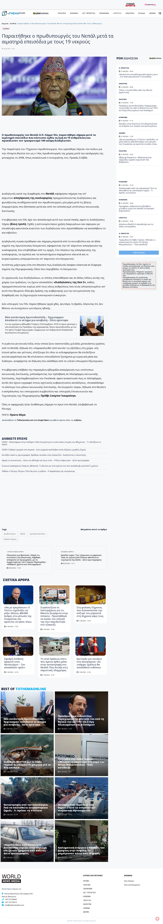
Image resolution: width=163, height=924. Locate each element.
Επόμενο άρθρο (67, 552)
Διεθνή (13, 23)
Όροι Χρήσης (129, 881)
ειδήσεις (78, 420)
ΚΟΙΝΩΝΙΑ (74, 13)
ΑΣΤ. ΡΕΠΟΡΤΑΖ (88, 13)
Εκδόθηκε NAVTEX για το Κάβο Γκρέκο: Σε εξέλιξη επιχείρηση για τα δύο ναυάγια (27, 764)
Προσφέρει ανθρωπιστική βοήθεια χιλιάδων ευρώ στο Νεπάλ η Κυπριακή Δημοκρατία (136, 208)
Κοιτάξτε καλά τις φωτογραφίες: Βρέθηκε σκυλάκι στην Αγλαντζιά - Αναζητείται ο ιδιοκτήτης (44, 455)
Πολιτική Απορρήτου (132, 885)
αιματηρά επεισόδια (37, 534)
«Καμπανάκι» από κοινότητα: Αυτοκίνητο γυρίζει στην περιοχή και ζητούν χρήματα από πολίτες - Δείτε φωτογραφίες (25, 849)
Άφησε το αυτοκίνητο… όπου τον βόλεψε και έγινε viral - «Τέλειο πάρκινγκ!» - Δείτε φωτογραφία (45, 460)
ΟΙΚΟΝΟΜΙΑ (104, 13)
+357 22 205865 (11, 899)
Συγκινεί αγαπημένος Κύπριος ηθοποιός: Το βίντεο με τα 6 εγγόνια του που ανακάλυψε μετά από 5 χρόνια (50, 466)
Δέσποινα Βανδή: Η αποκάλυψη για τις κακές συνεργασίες (136, 225)
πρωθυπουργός (10, 534)
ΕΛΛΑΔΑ (141, 13)
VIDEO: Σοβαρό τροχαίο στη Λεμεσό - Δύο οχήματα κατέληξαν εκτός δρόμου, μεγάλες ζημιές (44, 449)
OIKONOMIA (87, 889)
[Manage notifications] (157, 919)
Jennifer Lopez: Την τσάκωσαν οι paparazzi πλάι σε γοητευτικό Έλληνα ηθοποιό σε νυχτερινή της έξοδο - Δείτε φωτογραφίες (81, 557)
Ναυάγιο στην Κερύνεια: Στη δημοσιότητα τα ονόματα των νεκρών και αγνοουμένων (76, 807)
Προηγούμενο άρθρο (16, 552)
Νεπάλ (22, 534)
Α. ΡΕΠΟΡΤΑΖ (124, 68)
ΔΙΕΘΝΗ (152, 13)
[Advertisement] (137, 174)
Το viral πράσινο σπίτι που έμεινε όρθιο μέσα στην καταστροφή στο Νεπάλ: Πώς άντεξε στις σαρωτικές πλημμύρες (54, 664)
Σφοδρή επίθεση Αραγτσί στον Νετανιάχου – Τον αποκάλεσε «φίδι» (14, 663)
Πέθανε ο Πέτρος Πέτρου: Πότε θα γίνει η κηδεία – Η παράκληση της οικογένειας (38, 471)
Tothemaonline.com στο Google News (33, 420)
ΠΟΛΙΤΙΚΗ (62, 13)
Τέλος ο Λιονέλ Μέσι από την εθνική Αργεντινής (135, 91)
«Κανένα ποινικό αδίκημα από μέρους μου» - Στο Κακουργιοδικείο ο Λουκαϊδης (138, 75)
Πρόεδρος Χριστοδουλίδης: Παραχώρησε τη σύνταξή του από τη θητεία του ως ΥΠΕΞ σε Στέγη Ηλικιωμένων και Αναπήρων (81, 720)
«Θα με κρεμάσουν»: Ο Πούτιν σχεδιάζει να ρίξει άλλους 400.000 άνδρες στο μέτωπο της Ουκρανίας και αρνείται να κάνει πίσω (18, 614)
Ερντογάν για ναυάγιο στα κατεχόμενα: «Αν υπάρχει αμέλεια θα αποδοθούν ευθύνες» (89, 663)
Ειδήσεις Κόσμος (10, 539)
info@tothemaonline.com (14, 905)
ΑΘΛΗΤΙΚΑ (130, 13)
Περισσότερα (139, 252)
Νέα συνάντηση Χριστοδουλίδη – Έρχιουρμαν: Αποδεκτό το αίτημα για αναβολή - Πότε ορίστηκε (36, 319)
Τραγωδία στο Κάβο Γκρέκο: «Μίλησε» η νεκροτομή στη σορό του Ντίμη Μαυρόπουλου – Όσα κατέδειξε (81, 763)
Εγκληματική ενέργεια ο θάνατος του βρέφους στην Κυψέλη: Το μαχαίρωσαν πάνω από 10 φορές (81, 850)
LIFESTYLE (117, 13)
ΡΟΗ (127, 58)
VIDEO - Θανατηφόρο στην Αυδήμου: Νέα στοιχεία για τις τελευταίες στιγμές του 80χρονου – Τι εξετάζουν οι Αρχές (51, 443)
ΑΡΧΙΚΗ (86, 881)
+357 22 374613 (11, 902)
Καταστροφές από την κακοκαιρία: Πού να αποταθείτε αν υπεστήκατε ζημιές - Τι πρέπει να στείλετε (26, 807)
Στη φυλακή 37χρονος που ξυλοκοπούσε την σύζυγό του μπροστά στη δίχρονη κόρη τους (90, 612)
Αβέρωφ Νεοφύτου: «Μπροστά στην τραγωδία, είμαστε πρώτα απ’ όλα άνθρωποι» (135, 159)
